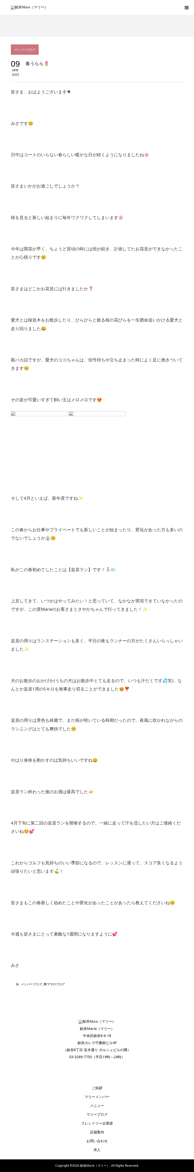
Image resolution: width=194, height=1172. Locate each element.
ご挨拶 (97, 1087)
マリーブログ (97, 1114)
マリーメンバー (97, 1096)
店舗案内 (97, 1132)
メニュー (97, 1105)
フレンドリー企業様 (97, 1123)
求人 (97, 1149)
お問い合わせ (97, 1140)
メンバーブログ (24, 49)
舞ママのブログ (54, 984)
